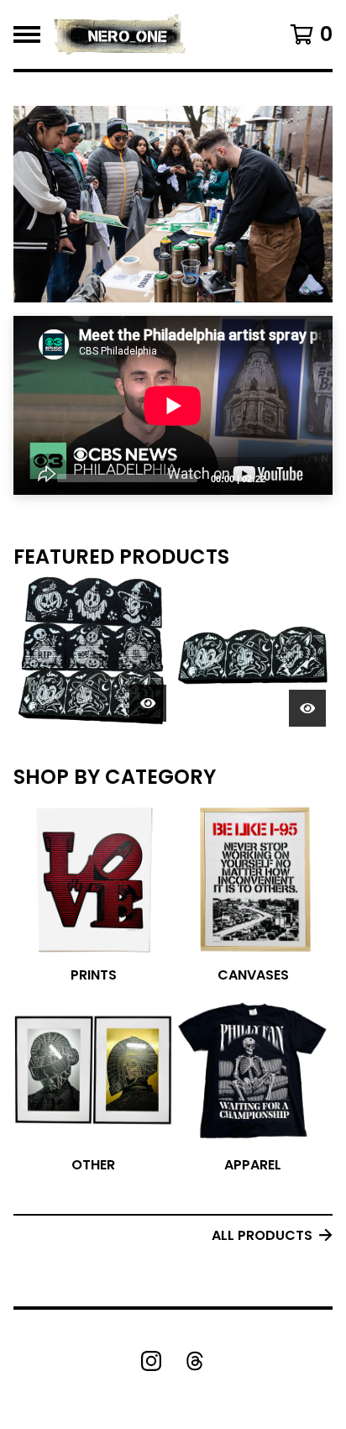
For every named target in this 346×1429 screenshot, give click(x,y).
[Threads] (194, 1361)
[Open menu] (26, 34)
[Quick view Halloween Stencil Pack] (147, 703)
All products (262, 1235)
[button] (173, 204)
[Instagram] (151, 1361)
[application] (173, 406)
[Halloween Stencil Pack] (93, 653)
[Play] (34, 477)
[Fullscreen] (309, 477)
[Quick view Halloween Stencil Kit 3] (307, 708)
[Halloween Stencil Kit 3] (253, 653)
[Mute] (283, 477)
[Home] (120, 34)
